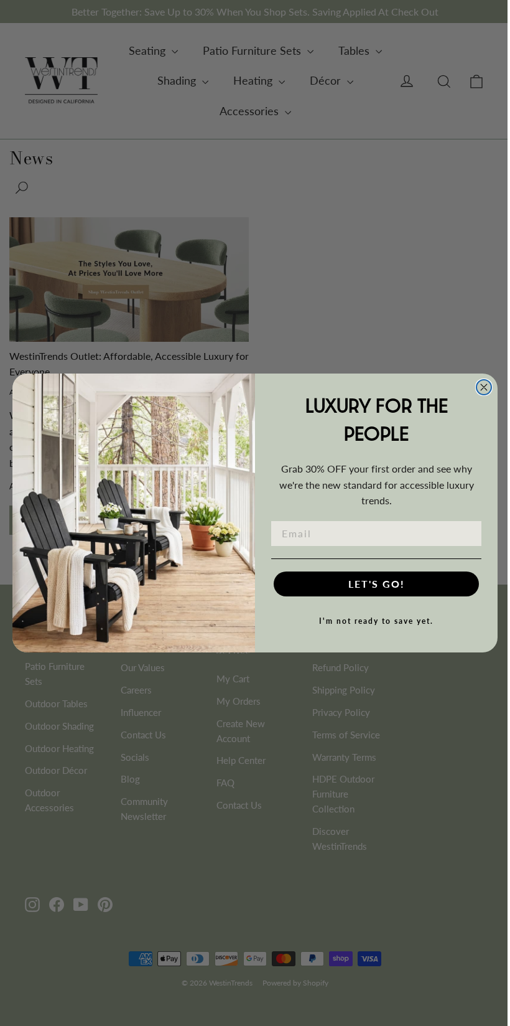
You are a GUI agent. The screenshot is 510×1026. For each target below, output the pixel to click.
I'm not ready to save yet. (376, 621)
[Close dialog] (483, 387)
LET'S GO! (376, 584)
